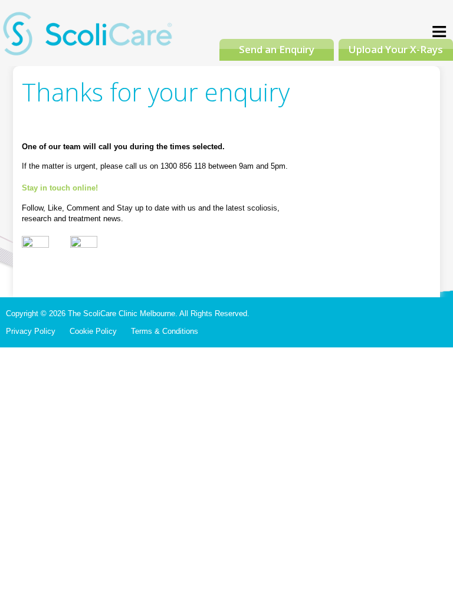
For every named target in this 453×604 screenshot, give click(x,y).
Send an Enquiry (276, 49)
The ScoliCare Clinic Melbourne (88, 37)
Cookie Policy (93, 331)
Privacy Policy (30, 331)
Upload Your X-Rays (396, 49)
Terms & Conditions (164, 331)
